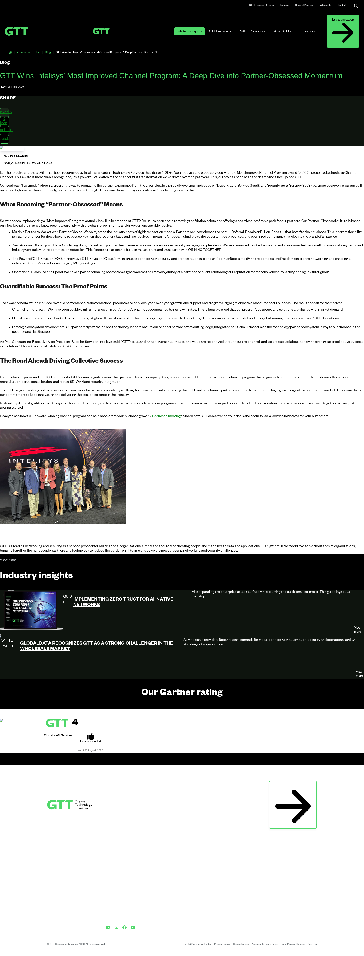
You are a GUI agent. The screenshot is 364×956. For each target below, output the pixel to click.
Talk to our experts (189, 31)
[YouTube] (132, 927)
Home (10, 53)
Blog (37, 53)
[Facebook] (124, 927)
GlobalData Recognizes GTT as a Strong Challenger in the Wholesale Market (96, 646)
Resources (23, 53)
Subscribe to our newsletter (293, 785)
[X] (116, 927)
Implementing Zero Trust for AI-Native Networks (123, 602)
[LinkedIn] (108, 927)
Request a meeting (166, 417)
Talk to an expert (343, 19)
